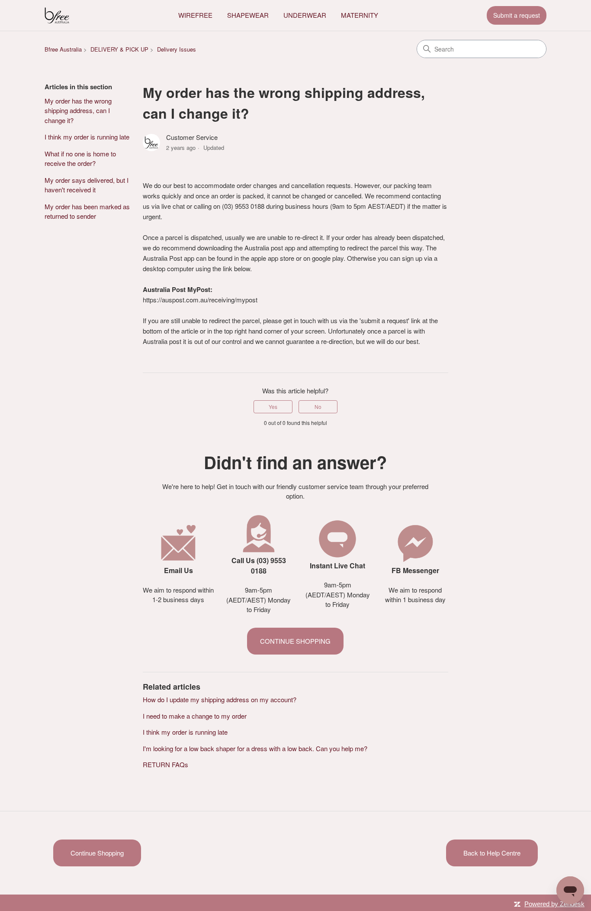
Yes (273, 406)
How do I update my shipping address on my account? (219, 699)
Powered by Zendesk (554, 904)
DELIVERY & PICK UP (119, 49)
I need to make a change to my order (195, 715)
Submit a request (516, 15)
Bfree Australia (63, 49)
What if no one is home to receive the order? (80, 158)
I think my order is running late (87, 136)
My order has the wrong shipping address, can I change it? (78, 110)
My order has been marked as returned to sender (87, 211)
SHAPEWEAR (248, 14)
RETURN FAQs (165, 764)
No (318, 406)
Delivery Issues (176, 49)
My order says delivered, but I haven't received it (86, 185)
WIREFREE (195, 14)
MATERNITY (359, 14)
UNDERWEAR (304, 14)
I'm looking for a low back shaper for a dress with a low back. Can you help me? (255, 748)
